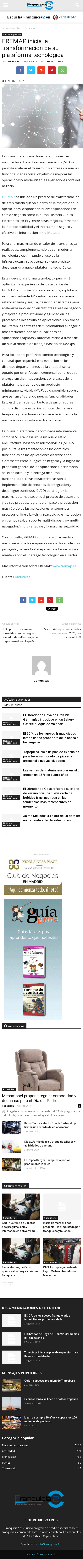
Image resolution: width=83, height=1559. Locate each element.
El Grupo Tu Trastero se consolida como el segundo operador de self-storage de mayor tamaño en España (20, 635)
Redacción (8, 1105)
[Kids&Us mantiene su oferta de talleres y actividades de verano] (11, 1146)
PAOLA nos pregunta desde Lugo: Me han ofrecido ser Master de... (60, 1271)
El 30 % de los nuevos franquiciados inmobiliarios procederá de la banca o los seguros (51, 738)
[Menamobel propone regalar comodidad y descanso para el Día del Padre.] (41, 1062)
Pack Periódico (35, 1554)
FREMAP (8, 197)
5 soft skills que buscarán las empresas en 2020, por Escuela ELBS (62, 633)
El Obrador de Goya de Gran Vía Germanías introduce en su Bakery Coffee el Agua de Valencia (48, 719)
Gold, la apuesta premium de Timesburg (49, 1380)
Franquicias (9, 1457)
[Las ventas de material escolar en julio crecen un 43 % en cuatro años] (11, 774)
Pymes (6, 1462)
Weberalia (51, 1554)
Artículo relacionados (17, 699)
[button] (77, 5)
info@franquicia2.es (50, 1544)
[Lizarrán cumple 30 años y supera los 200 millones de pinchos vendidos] (11, 1422)
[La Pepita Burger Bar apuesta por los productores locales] (11, 1164)
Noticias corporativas (12, 34)
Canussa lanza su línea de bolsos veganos (51, 1399)
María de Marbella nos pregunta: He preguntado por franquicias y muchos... (61, 1226)
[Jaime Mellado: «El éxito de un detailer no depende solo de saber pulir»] (11, 820)
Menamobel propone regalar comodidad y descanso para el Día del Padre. (39, 1098)
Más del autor (13, 705)
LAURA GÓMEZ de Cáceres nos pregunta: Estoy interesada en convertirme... (20, 1226)
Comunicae (13, 61)
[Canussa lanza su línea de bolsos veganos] (11, 1403)
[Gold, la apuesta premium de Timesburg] (11, 1385)
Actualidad (8, 1089)
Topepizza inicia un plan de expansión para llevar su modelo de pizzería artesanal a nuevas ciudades (51, 756)
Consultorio (9, 1218)
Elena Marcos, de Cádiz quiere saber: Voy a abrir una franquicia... (20, 1271)
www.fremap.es (64, 566)
